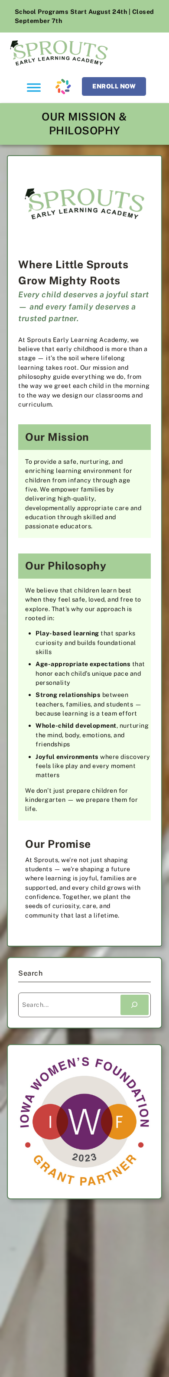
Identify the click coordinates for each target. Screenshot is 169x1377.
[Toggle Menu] (34, 87)
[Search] (134, 1005)
